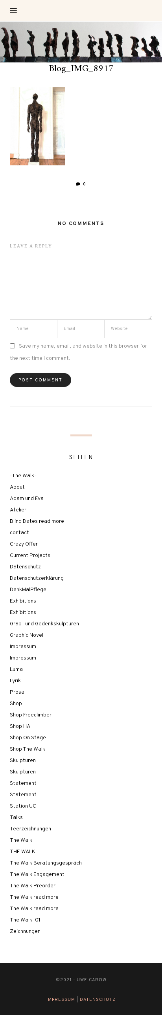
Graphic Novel (26, 635)
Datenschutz (25, 567)
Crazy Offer (24, 544)
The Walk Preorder (32, 886)
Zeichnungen (25, 931)
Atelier (18, 510)
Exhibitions (23, 601)
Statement (23, 783)
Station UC (23, 806)
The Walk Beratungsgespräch (46, 863)
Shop (16, 703)
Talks (16, 817)
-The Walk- (23, 476)
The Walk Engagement (37, 874)
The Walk (21, 840)
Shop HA (20, 726)
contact (19, 532)
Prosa (17, 692)
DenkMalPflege (28, 589)
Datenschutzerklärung (37, 578)
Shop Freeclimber (31, 715)
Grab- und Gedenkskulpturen (44, 624)
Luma (16, 669)
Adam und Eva (27, 498)
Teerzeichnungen (30, 829)
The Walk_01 (25, 920)
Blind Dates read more (37, 521)
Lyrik (15, 681)
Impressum (23, 646)
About (17, 487)
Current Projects (30, 555)
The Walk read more (34, 897)
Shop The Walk (27, 749)
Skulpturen (23, 760)
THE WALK (22, 851)
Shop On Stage (28, 738)
